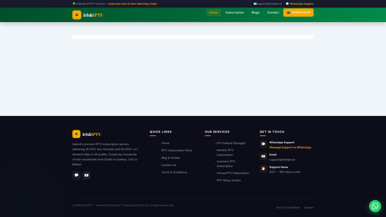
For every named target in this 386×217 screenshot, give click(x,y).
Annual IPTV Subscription (233, 173)
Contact (273, 12)
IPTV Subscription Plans (177, 150)
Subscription (234, 12)
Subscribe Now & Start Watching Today (132, 3)
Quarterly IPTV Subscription (226, 164)
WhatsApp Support (302, 3)
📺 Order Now (298, 12)
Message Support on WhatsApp (290, 147)
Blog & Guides (171, 158)
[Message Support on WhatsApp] (375, 206)
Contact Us (169, 165)
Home (213, 12)
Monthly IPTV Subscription (225, 152)
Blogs (256, 12)
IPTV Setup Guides (229, 180)
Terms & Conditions (174, 172)
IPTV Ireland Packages (231, 143)
